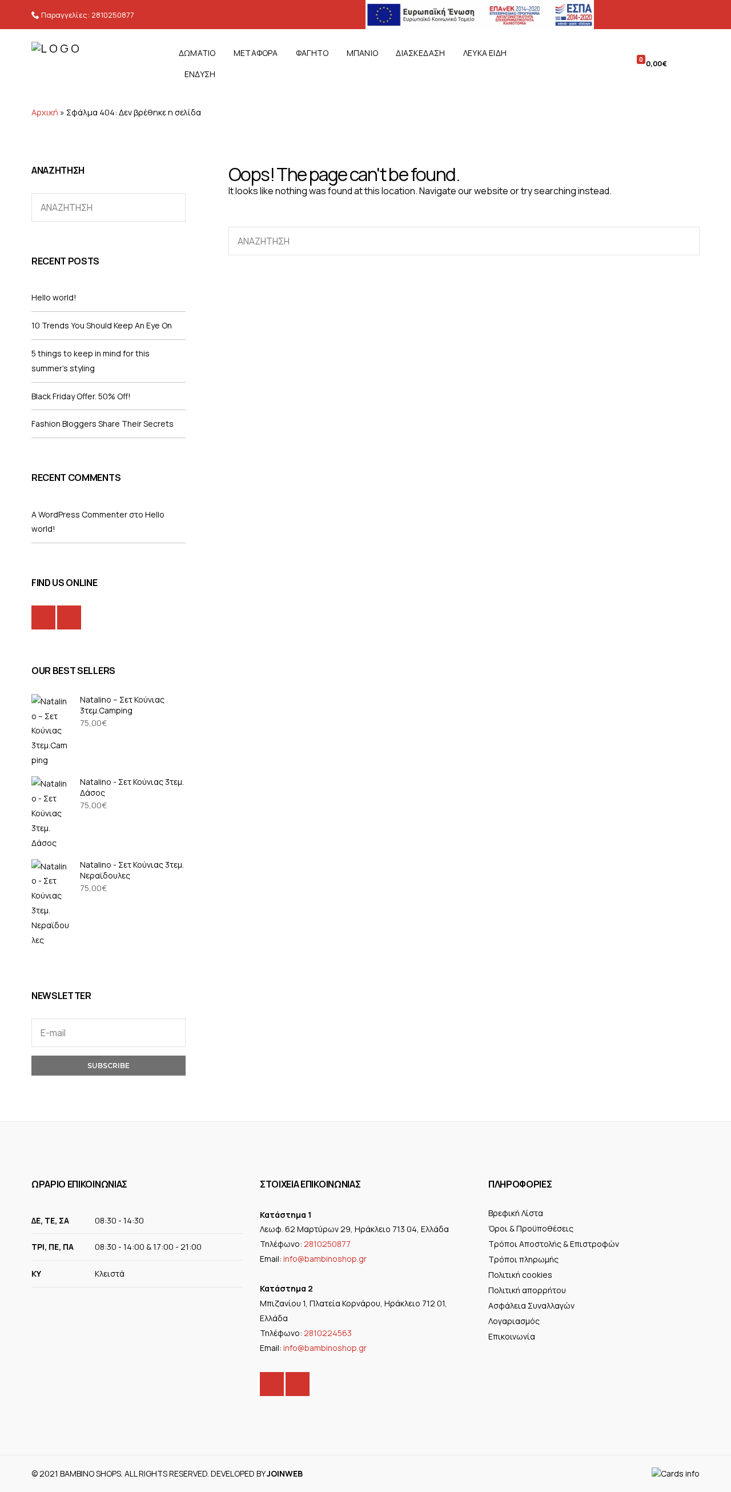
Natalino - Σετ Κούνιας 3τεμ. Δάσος (132, 787)
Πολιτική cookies (520, 1274)
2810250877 (112, 15)
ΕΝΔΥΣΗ (199, 74)
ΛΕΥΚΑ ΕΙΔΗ (485, 52)
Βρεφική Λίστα (515, 1213)
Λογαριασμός (514, 1320)
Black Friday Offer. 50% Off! (81, 396)
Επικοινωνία (511, 1336)
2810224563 (328, 1332)
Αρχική (44, 112)
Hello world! (54, 297)
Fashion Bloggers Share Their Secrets (102, 423)
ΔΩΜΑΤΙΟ (197, 52)
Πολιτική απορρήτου (527, 1290)
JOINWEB (285, 1473)
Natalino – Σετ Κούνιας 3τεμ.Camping (122, 705)
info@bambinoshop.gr (325, 1258)
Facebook (43, 617)
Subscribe (108, 1065)
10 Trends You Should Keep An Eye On (101, 325)
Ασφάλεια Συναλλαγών (531, 1305)
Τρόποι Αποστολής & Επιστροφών (553, 1243)
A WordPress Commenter (79, 514)
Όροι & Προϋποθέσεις (530, 1228)
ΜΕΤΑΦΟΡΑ (256, 52)
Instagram (69, 617)
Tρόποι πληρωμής (523, 1259)
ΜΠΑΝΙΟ (362, 52)
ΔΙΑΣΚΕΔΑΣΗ (420, 52)
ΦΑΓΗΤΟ (312, 52)
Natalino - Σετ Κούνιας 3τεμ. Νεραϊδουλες (132, 870)
